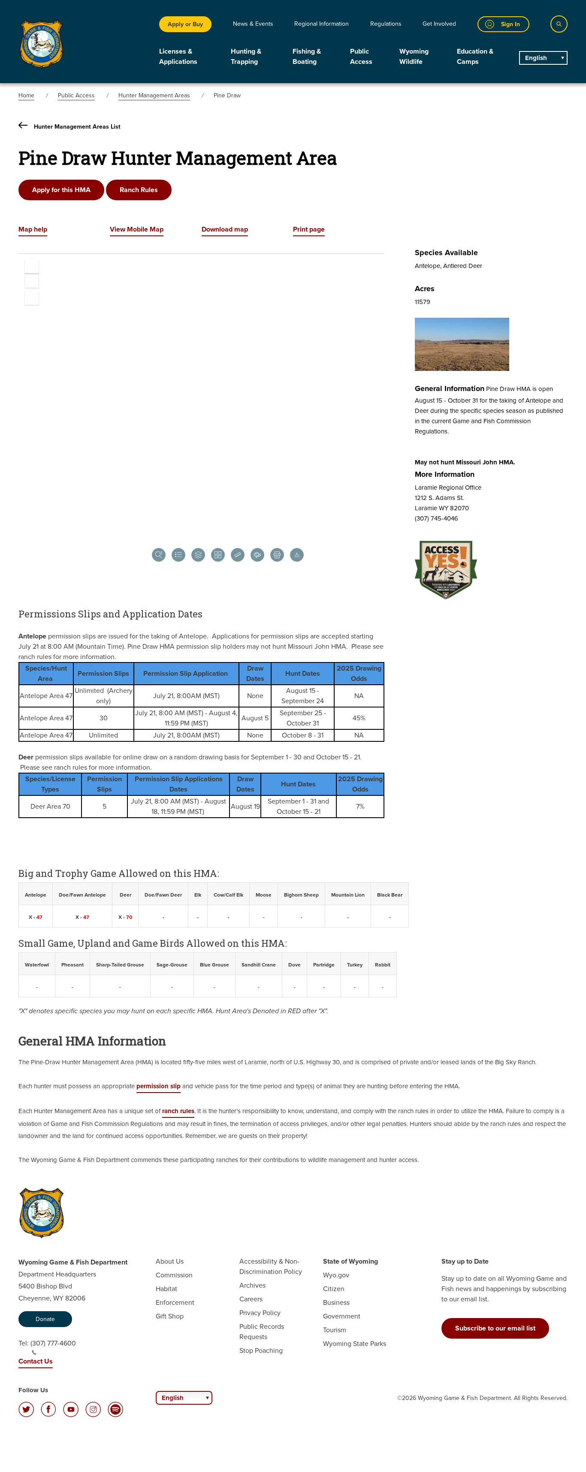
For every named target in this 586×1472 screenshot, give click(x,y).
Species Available (446, 252)
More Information (444, 474)
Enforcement (175, 1302)
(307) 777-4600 (53, 1343)
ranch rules (178, 1111)
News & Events (253, 23)
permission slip (158, 1086)
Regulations (386, 23)
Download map (225, 229)
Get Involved (439, 23)
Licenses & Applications (178, 56)
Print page (309, 229)
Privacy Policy (260, 1313)
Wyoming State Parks (354, 1344)
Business (336, 1302)
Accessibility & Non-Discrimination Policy (270, 1266)
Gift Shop (170, 1316)
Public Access (361, 56)
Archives (252, 1285)
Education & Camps (475, 56)
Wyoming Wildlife (414, 56)
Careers (251, 1299)
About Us (170, 1261)
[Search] (559, 24)
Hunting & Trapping (246, 56)
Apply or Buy (185, 24)
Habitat (166, 1289)
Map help (32, 229)
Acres (425, 288)
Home (26, 95)
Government (341, 1316)
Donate (45, 1319)
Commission (174, 1275)
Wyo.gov (336, 1275)
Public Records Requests (261, 1331)
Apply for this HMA (61, 190)
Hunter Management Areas (154, 95)
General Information (449, 388)
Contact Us (35, 1361)
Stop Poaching (261, 1350)
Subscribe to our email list (495, 1328)
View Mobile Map (136, 229)
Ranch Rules (139, 190)
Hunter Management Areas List (77, 126)
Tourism (334, 1330)
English (536, 58)
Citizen (333, 1289)
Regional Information (321, 23)
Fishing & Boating (307, 56)
